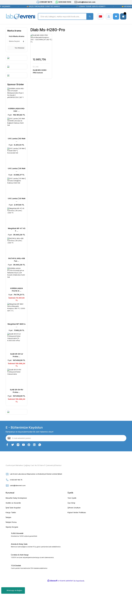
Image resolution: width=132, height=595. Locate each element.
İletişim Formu (11, 522)
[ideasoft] (52, 581)
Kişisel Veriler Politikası (77, 512)
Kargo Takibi (11, 512)
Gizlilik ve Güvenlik (13, 503)
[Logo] (20, 16)
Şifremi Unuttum (74, 508)
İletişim (8, 517)
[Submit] (9, 438)
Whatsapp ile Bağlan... (15, 590)
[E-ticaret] (65, 581)
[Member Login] (108, 16)
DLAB (36, 67)
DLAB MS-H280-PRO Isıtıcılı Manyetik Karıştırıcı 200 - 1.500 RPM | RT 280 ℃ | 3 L (41, 71)
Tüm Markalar (19, 48)
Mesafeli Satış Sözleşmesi (16, 498)
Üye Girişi (71, 503)
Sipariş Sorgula (12, 527)
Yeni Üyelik (72, 498)
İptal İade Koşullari (13, 508)
